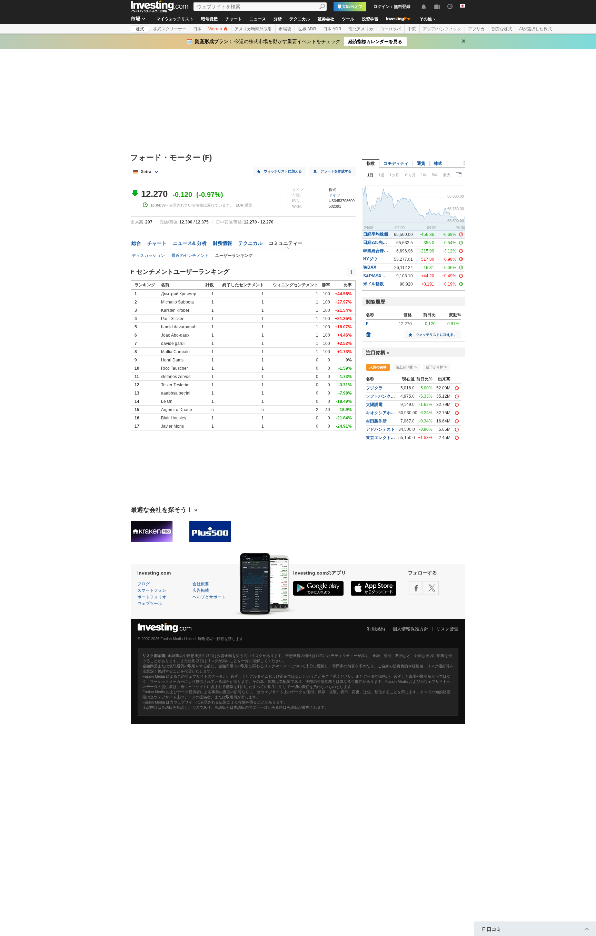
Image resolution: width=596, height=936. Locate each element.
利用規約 (376, 628)
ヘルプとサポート (209, 597)
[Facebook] (416, 588)
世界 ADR (307, 29)
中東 (412, 29)
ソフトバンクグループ (386, 396)
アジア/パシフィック (442, 29)
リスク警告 (447, 628)
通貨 (421, 163)
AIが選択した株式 (535, 29)
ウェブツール (149, 603)
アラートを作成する (335, 171)
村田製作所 (376, 421)
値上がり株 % (406, 367)
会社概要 (200, 583)
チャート (233, 19)
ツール (348, 19)
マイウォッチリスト (174, 19)
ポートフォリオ (151, 597)
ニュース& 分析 (190, 243)
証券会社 (326, 19)
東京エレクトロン (382, 437)
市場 (135, 18)
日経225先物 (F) (378, 242)
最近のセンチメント (190, 255)
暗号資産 (209, 19)
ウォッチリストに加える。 (436, 335)
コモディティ (396, 163)
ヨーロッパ (390, 29)
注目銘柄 (375, 352)
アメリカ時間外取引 (253, 29)
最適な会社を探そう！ (162, 509)
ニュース (257, 19)
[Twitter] (432, 588)
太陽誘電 (374, 404)
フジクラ (374, 388)
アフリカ (476, 29)
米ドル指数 (373, 283)
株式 (140, 29)
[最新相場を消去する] (368, 332)
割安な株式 (501, 29)
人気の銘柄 (378, 367)
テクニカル (299, 19)
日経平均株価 (375, 234)
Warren (215, 29)
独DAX (369, 267)
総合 (136, 243)
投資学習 (370, 19)
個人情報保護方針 (410, 628)
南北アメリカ (360, 29)
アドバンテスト (380, 429)
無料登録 (402, 6)
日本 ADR (332, 29)
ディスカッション (148, 255)
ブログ (143, 583)
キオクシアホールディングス (393, 412)
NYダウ (370, 259)
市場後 (285, 29)
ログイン (381, 6)
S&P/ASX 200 (376, 275)
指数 (371, 163)
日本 (197, 29)
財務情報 (222, 243)
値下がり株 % (436, 367)
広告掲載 (200, 590)
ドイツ (334, 195)
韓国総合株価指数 (379, 250)
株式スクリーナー (169, 29)
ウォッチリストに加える (283, 171)
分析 (278, 19)
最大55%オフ (350, 6)
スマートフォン (151, 590)
